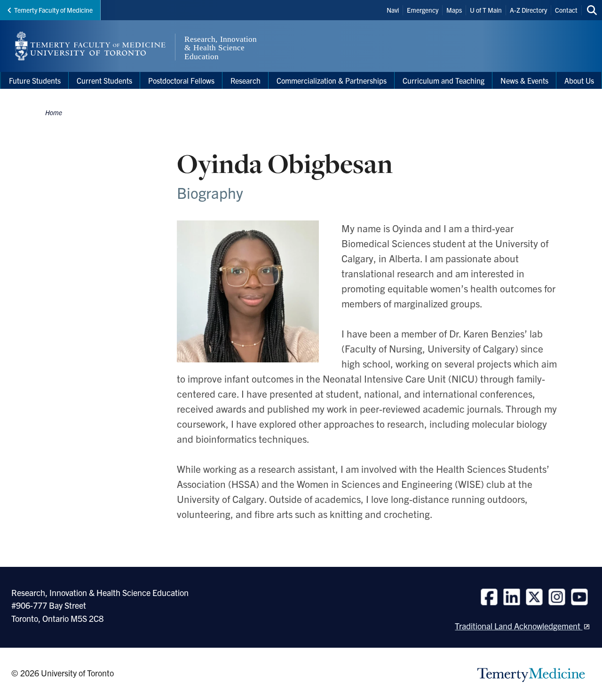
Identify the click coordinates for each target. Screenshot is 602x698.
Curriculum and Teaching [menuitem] (443, 80)
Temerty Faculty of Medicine (53, 10)
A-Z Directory (528, 10)
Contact (566, 10)
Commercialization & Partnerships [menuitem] (332, 80)
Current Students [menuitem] (104, 80)
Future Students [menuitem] (35, 80)
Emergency (422, 10)
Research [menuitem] (245, 80)
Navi (393, 10)
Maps (454, 10)
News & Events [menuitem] (524, 80)
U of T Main (486, 10)
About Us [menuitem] (579, 80)
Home (53, 112)
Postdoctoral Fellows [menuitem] (181, 80)
